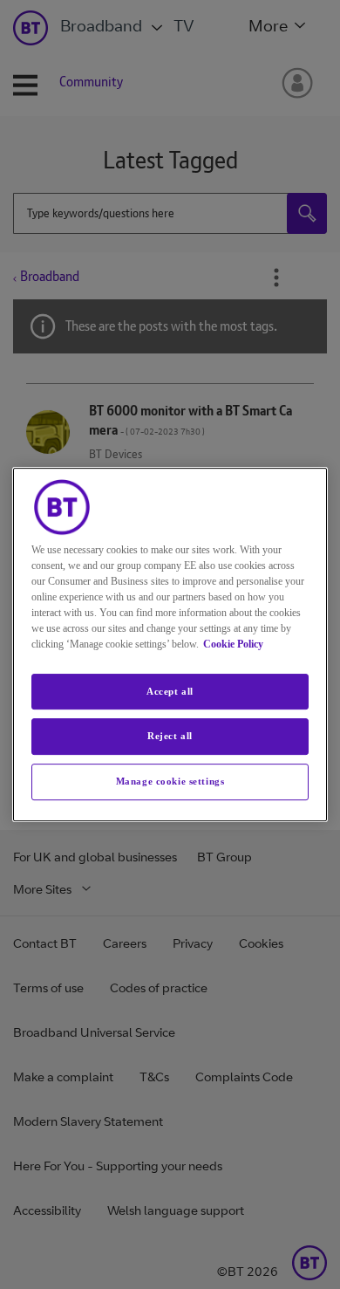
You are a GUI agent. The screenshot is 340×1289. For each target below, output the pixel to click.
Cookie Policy (233, 644)
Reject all (170, 736)
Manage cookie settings (170, 781)
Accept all (170, 691)
